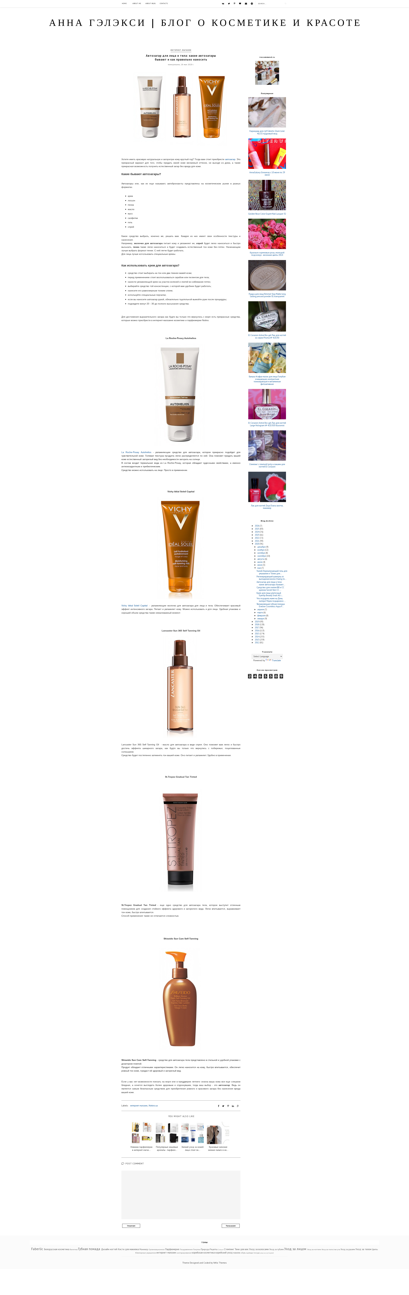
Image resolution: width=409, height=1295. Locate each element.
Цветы (375, 1249)
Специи (221, 1249)
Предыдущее (231, 1226)
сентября (261, 556)
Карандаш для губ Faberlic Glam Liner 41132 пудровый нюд (267, 132)
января (261, 618)
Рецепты (214, 1249)
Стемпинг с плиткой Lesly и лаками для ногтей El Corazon (267, 465)
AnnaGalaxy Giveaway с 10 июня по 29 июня (267, 173)
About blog (150, 3)
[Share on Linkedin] (233, 1106)
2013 (257, 639)
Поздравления (186, 1249)
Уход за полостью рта (331, 1249)
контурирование (184, 1253)
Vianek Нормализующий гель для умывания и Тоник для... (272, 572)
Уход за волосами (259, 1249)
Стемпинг (229, 1249)
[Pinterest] (234, 3)
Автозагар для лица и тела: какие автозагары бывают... (271, 583)
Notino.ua (153, 1105)
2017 (257, 627)
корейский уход (224, 1252)
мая (259, 568)
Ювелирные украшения (145, 1253)
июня (260, 565)
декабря (261, 547)
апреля (261, 609)
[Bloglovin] (240, 3)
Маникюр (143, 1249)
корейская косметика (203, 1252)
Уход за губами (276, 1249)
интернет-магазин (181, 50)
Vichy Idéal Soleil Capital (134, 605)
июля (260, 562)
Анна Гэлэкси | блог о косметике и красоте (205, 23)
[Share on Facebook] (218, 1106)
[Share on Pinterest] (228, 1106)
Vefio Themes (220, 1262)
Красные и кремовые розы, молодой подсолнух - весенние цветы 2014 (267, 253)
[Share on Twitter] (223, 1106)
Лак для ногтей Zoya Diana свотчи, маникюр (267, 506)
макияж (236, 1252)
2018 (257, 624)
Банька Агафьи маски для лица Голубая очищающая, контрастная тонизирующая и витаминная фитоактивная (267, 380)
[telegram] (252, 3)
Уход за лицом (295, 1249)
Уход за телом (363, 1249)
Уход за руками (348, 1249)
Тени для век (241, 1249)
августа (261, 559)
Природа (205, 1249)
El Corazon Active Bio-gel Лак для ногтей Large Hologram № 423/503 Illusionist (267, 424)
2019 (257, 621)
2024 (257, 531)
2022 (257, 538)
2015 (257, 633)
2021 (257, 541)
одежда (249, 1253)
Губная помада (89, 1249)
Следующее (131, 1226)
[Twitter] (229, 3)
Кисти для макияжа (128, 1249)
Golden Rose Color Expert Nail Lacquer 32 (267, 214)
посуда (256, 1253)
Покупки (196, 1249)
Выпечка (73, 1249)
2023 (257, 535)
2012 (257, 642)
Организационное (157, 1249)
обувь (243, 1253)
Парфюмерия (172, 1249)
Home (124, 3)
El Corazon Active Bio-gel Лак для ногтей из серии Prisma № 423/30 (267, 336)
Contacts (164, 3)
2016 (257, 630)
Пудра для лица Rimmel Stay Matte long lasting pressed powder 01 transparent (267, 295)
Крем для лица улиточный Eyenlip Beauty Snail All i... (270, 594)
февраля (261, 615)
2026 (257, 525)
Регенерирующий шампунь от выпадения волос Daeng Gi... (271, 577)
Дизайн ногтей (109, 1249)
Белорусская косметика (56, 1249)
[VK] (223, 3)
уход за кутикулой (267, 1253)
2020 (257, 543)
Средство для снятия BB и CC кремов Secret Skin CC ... (270, 588)
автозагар (230, 159)
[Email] (246, 3)
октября (261, 553)
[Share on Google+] (238, 1106)
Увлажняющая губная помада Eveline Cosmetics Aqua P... (271, 605)
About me (136, 3)
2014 (257, 636)
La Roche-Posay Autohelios (136, 452)
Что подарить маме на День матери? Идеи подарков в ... (271, 599)
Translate (276, 660)
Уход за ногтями (314, 1249)
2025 (257, 528)
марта (260, 612)
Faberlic (37, 1249)
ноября (261, 550)
